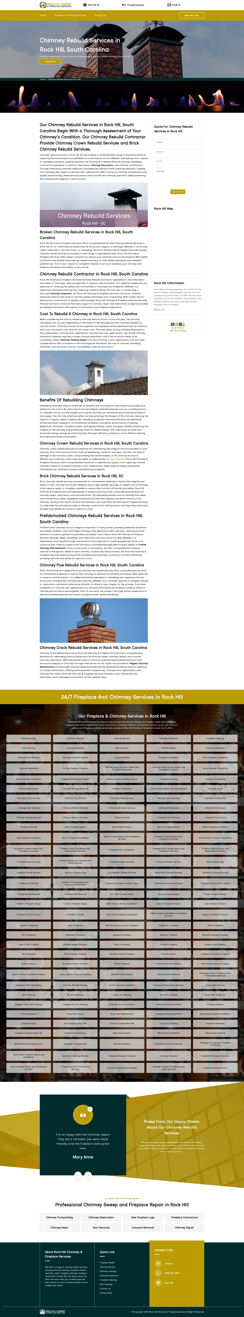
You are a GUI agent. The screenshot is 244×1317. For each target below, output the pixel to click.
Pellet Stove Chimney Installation (121, 904)
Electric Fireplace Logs (75, 872)
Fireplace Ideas (28, 1023)
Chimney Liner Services (29, 808)
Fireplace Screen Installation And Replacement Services (215, 974)
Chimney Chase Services (122, 798)
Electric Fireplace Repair (168, 827)
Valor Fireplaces (75, 925)
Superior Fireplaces (29, 925)
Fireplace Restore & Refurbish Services (75, 1067)
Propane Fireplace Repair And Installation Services (29, 849)
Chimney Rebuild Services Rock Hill (64, 79)
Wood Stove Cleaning (215, 1033)
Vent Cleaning (28, 995)
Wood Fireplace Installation (215, 827)
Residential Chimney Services (168, 872)
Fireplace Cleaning (215, 738)
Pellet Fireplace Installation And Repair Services (168, 914)
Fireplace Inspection (122, 788)
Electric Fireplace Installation (75, 838)
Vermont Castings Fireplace (215, 935)
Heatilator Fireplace (75, 935)
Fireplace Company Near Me (28, 1033)
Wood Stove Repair (122, 1033)
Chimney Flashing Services (28, 817)
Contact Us (100, 15)
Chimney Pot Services (169, 808)
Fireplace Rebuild (29, 827)
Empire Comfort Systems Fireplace (28, 974)
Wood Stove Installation (168, 1033)
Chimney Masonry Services (75, 817)
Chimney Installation (215, 748)
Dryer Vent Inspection (215, 995)
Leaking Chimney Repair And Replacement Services (75, 883)
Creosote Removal (75, 748)
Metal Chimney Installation (28, 779)
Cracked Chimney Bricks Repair (215, 883)
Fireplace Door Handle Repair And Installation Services (169, 849)
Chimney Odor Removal (75, 894)
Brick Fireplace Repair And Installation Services (29, 1067)
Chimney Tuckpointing (215, 779)
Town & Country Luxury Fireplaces (122, 925)
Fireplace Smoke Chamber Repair (122, 779)
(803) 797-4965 (192, 15)
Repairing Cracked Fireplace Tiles (122, 883)
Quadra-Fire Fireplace (215, 944)
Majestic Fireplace (168, 935)
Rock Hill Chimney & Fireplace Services (167, 1312)
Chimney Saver (215, 788)
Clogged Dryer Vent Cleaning (28, 1004)
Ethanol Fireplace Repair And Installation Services (168, 837)
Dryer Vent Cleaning (215, 985)
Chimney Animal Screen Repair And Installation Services (168, 768)
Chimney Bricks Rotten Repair (169, 883)
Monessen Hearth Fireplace (75, 963)
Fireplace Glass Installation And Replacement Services (75, 849)
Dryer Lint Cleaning (122, 995)
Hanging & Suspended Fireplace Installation (215, 1043)
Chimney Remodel (168, 1056)
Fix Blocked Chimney (28, 883)
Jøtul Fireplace (29, 954)
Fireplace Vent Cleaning (169, 817)
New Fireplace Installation (215, 757)
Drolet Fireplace (28, 963)
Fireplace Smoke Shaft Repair (75, 779)
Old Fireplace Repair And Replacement (169, 788)
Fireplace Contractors (215, 817)
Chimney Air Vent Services (29, 914)
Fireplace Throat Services (29, 872)
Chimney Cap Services (75, 798)
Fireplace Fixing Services (75, 1044)
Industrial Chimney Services (215, 872)
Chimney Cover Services (168, 798)
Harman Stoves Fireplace (75, 944)
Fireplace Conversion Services (169, 1044)
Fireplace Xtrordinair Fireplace (215, 954)
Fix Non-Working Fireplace (75, 768)
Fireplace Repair (122, 757)
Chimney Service (122, 738)
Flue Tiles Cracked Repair (122, 894)
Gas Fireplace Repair (122, 827)
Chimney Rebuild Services (75, 985)
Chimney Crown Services (28, 798)
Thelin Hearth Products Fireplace (75, 974)
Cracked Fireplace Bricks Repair (122, 1068)
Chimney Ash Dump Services (122, 808)
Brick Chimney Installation (215, 768)
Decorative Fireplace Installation (215, 1014)
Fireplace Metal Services (28, 862)
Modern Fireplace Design (28, 904)
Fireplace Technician (215, 1023)
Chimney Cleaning (75, 738)
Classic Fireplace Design (215, 894)
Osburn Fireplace (122, 944)
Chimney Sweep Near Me (122, 1023)
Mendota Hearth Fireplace (121, 954)
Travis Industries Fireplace (168, 963)
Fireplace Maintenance (75, 1033)
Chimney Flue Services (215, 798)
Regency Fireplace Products (215, 914)
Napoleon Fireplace (122, 935)
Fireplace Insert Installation (29, 985)
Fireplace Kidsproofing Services (168, 985)
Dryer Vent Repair (75, 1014)
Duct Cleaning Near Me (75, 1023)
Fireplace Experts (215, 1004)
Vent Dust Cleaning (169, 995)
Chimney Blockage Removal (75, 788)
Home (43, 15)
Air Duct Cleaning (75, 995)
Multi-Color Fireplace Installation (122, 914)
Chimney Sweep (28, 738)
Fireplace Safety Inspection (169, 1014)
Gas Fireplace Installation (29, 838)
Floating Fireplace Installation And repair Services (169, 1067)
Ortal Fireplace (169, 954)
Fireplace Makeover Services (122, 1056)
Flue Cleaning (28, 748)
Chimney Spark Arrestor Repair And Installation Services (122, 768)
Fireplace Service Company (122, 1004)
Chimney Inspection (168, 738)
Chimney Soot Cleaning (28, 757)
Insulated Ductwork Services (215, 1056)
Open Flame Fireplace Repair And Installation (28, 1055)
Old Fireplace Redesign (168, 894)
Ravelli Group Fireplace (122, 974)
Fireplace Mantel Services (215, 1068)
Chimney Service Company (168, 1004)
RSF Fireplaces (29, 935)
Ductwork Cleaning (169, 1023)
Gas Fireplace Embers (215, 904)
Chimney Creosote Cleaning (75, 757)
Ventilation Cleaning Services (75, 1056)
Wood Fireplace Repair (75, 827)
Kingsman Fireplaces (168, 925)
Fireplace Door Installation (122, 850)
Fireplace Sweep (122, 817)
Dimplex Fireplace (168, 944)
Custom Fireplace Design (75, 904)
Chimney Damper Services (75, 808)
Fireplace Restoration (29, 768)
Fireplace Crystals (75, 914)
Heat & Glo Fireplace (29, 944)
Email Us (176, 5)
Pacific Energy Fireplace (75, 954)
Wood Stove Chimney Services (28, 1044)
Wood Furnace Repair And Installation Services (122, 837)
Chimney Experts (29, 1014)
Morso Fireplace (121, 963)
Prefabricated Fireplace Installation (215, 838)
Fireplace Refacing (168, 779)
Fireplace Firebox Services (122, 862)
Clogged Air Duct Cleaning (75, 1004)
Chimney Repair (168, 748)
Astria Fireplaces (215, 925)
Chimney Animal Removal (168, 974)
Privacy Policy (106, 1293)
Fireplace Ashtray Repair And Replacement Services (215, 849)
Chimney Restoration (29, 788)
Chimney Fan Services (215, 808)
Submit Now (178, 192)
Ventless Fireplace (121, 1044)
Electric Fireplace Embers (169, 904)
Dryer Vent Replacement (122, 1014)
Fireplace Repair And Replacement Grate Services (75, 861)
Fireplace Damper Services (168, 862)
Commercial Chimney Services (122, 872)
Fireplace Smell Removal (28, 894)
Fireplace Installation (169, 757)
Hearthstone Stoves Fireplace (215, 963)
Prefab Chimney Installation (122, 985)
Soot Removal (122, 748)
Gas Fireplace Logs (215, 862)
